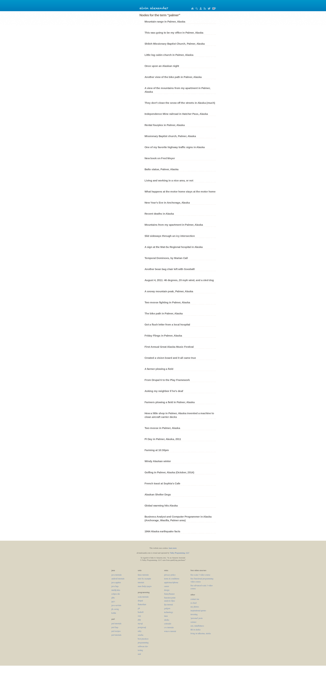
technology (168, 612)
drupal (140, 600)
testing (140, 650)
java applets (116, 582)
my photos (195, 606)
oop (139, 615)
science (193, 622)
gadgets (167, 608)
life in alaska (195, 629)
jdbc (113, 597)
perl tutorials (116, 623)
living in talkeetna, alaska (201, 633)
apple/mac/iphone (171, 582)
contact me (195, 599)
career (166, 586)
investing (194, 614)
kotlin (113, 613)
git (139, 608)
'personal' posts (197, 618)
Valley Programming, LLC (179, 553)
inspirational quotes (198, 610)
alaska (166, 619)
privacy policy (170, 574)
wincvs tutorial (170, 631)
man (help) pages (145, 586)
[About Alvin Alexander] (200, 9)
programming (143, 642)
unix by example (144, 578)
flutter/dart (142, 604)
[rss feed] (204, 9)
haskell (140, 612)
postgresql (142, 627)
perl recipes (116, 631)
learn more (173, 548)
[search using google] (196, 9)
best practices (143, 638)
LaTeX (166, 616)
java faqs (115, 586)
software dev (143, 646)
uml (139, 654)
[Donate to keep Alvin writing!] (213, 9)
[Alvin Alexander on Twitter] (208, 9)
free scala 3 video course (200, 574)
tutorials (141, 582)
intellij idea (115, 590)
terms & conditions (171, 578)
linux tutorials (143, 574)
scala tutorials (143, 596)
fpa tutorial (168, 604)
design (166, 590)
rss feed (193, 602)
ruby (139, 631)
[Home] (192, 9)
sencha (140, 634)
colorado (167, 623)
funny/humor (169, 593)
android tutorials (117, 578)
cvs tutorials (169, 627)
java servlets (116, 605)
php (139, 619)
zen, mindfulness (197, 625)
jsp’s (113, 601)
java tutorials (116, 574)
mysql (140, 623)
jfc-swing (115, 609)
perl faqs (114, 627)
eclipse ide (115, 593)
